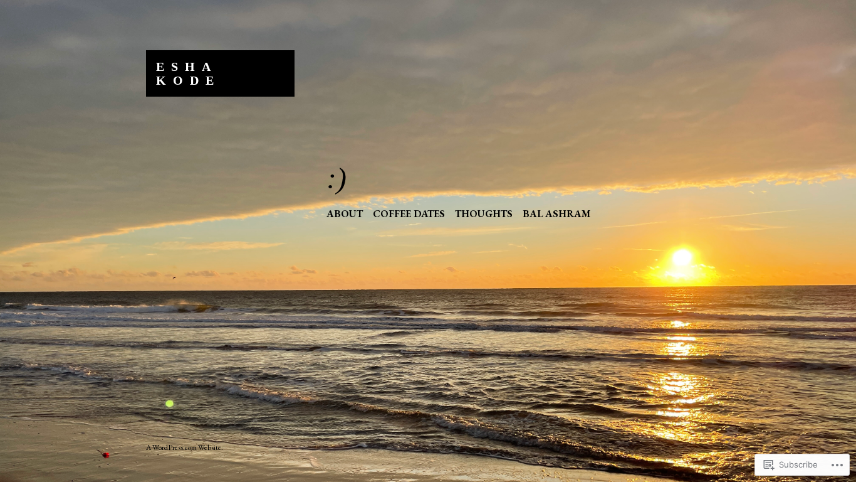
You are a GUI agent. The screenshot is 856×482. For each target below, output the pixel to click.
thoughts (484, 213)
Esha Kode (188, 73)
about (344, 213)
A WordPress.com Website (183, 447)
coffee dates (409, 213)
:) (336, 178)
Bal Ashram (556, 213)
